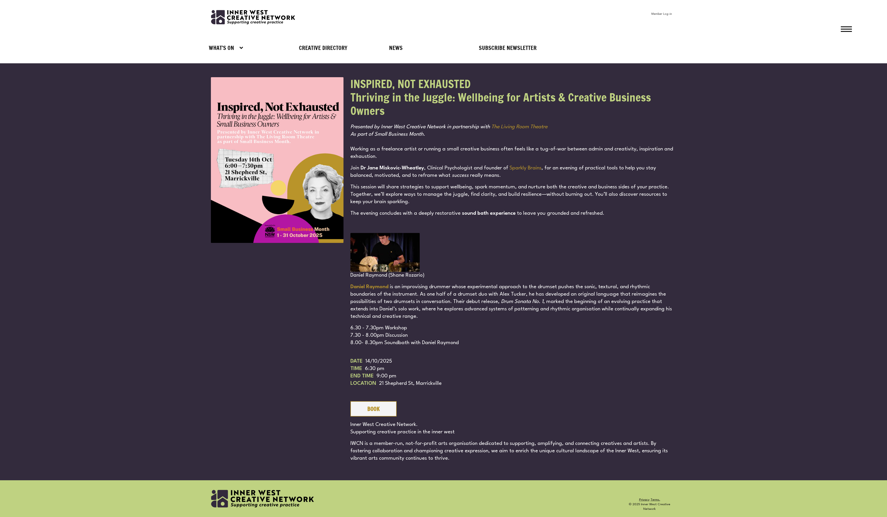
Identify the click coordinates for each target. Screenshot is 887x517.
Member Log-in (661, 13)
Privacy (644, 499)
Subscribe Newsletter (508, 48)
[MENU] (864, 29)
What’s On (221, 48)
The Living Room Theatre (520, 126)
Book (373, 409)
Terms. (655, 499)
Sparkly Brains (525, 168)
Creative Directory (323, 48)
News (396, 48)
